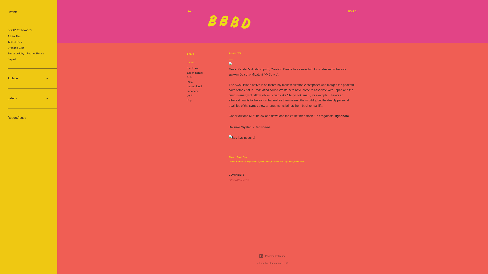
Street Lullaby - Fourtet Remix (26, 53)
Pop (189, 100)
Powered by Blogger (275, 256)
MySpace (271, 74)
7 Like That (14, 36)
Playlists (12, 11)
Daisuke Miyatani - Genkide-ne (249, 127)
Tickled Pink (15, 42)
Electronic (193, 68)
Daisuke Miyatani (251, 74)
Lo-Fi (190, 95)
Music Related (238, 69)
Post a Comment (239, 180)
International (194, 86)
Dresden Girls (16, 47)
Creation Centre (281, 69)
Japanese (193, 90)
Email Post (242, 157)
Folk (189, 77)
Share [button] (190, 53)
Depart (12, 59)
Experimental (195, 72)
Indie (190, 81)
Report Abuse (17, 117)
